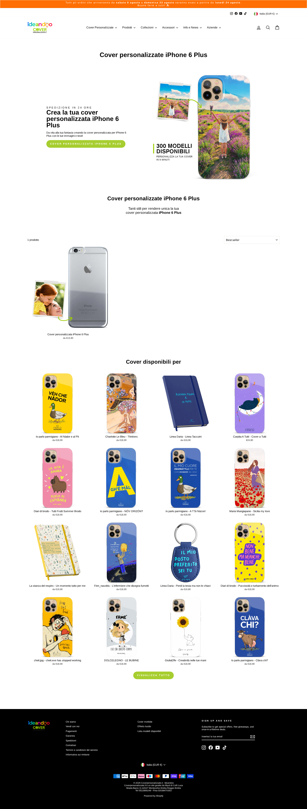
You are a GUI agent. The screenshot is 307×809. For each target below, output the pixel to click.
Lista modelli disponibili (149, 731)
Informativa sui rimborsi (77, 754)
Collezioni (147, 27)
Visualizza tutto (153, 675)
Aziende (212, 27)
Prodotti (127, 27)
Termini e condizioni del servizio (82, 750)
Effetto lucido (144, 726)
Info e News (191, 27)
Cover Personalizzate (100, 27)
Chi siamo (71, 721)
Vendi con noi (72, 726)
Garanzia (70, 735)
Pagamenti (71, 731)
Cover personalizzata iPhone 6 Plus (86, 143)
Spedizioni (71, 740)
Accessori (168, 27)
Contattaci (71, 745)
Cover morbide (145, 721)
